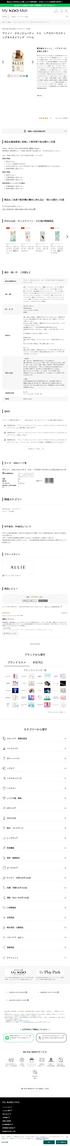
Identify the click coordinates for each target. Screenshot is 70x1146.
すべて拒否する (62, 1142)
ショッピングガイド (7, 1107)
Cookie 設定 (4, 1142)
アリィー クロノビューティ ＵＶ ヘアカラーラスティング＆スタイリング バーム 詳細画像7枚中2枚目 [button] (12, 76)
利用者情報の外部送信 (7, 1128)
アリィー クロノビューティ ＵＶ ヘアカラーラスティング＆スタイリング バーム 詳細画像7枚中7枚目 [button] (27, 76)
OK (49, 1142)
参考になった (11, 633)
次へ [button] (33, 62)
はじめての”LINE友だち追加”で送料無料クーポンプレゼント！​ (35, 5)
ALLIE (9, 22)
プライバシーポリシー (42, 1138)
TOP (3, 22)
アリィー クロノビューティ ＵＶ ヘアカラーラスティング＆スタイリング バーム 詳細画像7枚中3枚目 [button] (15, 76)
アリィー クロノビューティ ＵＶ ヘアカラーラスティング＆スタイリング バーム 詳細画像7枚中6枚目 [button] (24, 76)
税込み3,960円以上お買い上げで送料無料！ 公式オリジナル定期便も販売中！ (35, 2)
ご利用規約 (5, 1117)
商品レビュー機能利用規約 (52, 606)
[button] (35, 131)
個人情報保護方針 (6, 1124)
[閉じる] (67, 1137)
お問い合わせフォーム (30, 1022)
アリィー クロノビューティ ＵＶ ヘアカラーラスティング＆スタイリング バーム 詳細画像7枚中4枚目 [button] (18, 76)
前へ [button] (3, 62)
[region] (35, 1140)
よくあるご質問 (6, 1110)
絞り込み (41, 600)
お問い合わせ (5, 1114)
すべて (5, 16)
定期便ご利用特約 (6, 1121)
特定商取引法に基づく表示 (8, 1131)
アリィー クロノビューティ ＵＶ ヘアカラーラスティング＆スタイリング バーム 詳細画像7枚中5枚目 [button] (21, 76)
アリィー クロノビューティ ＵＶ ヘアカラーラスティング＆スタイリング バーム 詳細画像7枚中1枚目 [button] (9, 76)
